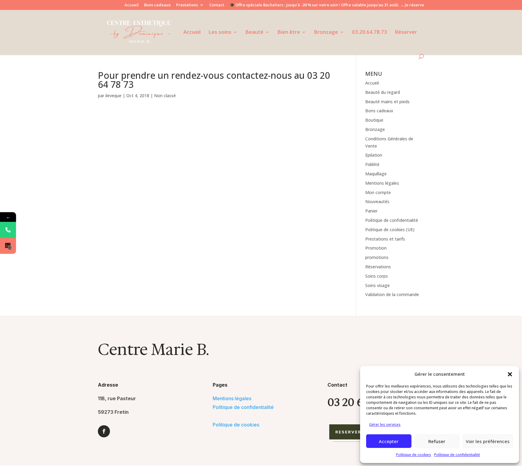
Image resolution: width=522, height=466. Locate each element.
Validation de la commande (392, 294)
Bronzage (326, 32)
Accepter (388, 441)
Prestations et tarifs (385, 239)
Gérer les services (385, 424)
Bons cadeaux (157, 5)
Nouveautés (377, 201)
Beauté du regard (382, 92)
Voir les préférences (488, 441)
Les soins (219, 32)
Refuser (436, 441)
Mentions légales (382, 183)
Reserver (348, 431)
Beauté (254, 32)
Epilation (373, 155)
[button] (510, 374)
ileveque (113, 95)
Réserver (406, 32)
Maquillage (376, 174)
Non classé (165, 95)
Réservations (378, 267)
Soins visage (377, 285)
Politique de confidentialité (457, 454)
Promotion (376, 248)
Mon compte (378, 192)
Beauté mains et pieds (387, 101)
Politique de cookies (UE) (389, 229)
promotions (376, 257)
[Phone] (8, 230)
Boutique (374, 120)
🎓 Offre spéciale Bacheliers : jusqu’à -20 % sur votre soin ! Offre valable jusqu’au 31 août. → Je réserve (327, 5)
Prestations (187, 5)
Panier (371, 211)
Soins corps (376, 276)
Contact (216, 5)
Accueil (131, 5)
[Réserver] (8, 246)
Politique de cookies (413, 454)
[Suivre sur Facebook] (104, 431)
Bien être (288, 32)
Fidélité (372, 164)
